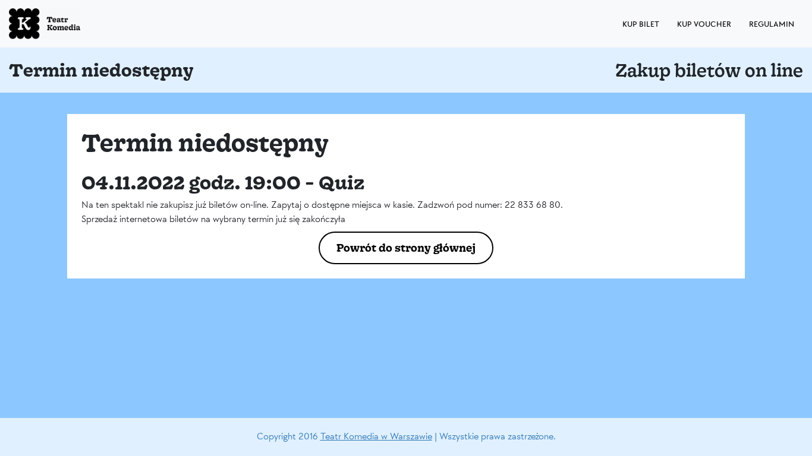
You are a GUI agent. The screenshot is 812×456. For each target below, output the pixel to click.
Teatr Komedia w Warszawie (376, 436)
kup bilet (640, 24)
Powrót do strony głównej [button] (406, 247)
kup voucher (704, 24)
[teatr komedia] (71, 24)
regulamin (771, 24)
